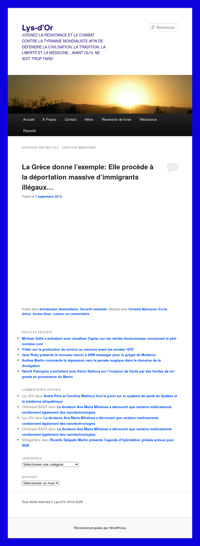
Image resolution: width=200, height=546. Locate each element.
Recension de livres (117, 119)
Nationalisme (68, 309)
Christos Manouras (142, 309)
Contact (71, 119)
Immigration (48, 309)
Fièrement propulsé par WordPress (100, 527)
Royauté (29, 130)
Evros (162, 309)
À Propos (49, 119)
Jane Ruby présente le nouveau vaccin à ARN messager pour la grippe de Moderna (88, 354)
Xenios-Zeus (42, 313)
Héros (89, 119)
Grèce (26, 313)
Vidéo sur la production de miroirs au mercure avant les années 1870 (77, 349)
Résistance (148, 119)
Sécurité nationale (93, 309)
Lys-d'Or (37, 27)
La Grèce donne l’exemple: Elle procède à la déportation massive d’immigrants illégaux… (87, 177)
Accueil (28, 119)
